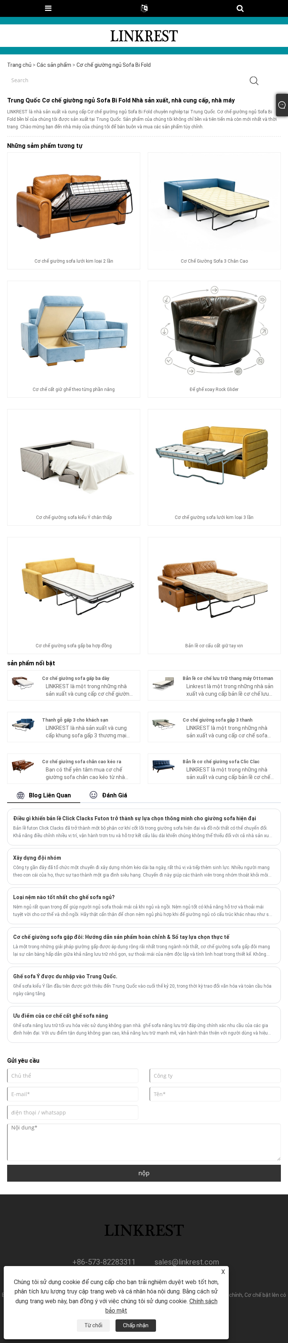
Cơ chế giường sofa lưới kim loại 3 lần (214, 517)
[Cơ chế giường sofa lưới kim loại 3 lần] (214, 459)
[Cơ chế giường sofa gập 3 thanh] (163, 724)
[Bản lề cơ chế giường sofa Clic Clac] (163, 765)
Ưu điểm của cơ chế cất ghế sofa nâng (60, 1016)
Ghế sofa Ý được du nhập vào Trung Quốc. (65, 976)
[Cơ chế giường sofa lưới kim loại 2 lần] (74, 202)
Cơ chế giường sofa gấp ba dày (75, 678)
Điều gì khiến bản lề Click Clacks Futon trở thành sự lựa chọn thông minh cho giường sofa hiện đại (134, 818)
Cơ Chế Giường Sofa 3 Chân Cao (214, 261)
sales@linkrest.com (186, 1261)
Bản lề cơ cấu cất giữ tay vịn (214, 645)
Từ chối (93, 1325)
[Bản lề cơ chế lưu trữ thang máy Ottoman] (163, 682)
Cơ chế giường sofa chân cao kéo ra (81, 761)
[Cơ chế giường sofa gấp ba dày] (23, 682)
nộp (144, 1173)
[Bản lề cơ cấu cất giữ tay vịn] (214, 587)
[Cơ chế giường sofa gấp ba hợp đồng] (74, 587)
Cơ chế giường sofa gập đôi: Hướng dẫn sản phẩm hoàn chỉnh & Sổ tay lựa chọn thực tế (121, 937)
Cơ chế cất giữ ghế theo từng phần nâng (74, 389)
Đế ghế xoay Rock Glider (214, 389)
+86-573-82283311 (104, 1261)
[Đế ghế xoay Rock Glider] (214, 330)
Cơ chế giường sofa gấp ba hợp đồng (74, 645)
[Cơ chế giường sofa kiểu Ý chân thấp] (74, 459)
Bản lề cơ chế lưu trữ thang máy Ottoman (228, 678)
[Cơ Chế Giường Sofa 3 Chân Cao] (214, 202)
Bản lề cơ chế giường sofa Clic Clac (221, 761)
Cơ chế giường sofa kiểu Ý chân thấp (74, 517)
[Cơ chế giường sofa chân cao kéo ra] (23, 765)
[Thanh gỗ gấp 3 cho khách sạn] (23, 724)
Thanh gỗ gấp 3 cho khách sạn (75, 720)
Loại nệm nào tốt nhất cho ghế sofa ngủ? (64, 897)
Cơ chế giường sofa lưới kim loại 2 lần (73, 261)
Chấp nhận (135, 1325)
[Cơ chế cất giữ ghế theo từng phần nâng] (74, 330)
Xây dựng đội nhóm (37, 858)
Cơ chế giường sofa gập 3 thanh (217, 720)
